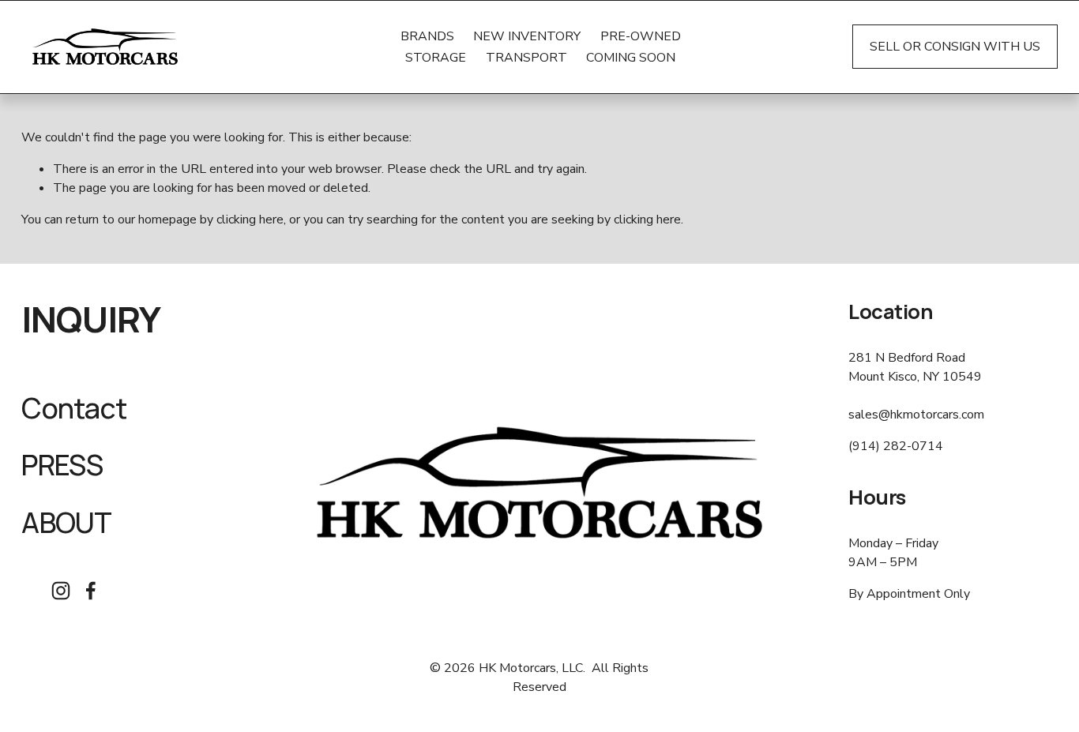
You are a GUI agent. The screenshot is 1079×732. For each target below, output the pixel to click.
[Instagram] (60, 590)
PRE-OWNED (640, 36)
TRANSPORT (526, 57)
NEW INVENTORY (527, 36)
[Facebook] (90, 590)
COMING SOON (630, 57)
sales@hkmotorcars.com (916, 414)
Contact (73, 408)
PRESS (62, 465)
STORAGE (435, 57)
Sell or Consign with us (955, 46)
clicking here (250, 219)
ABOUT (66, 523)
